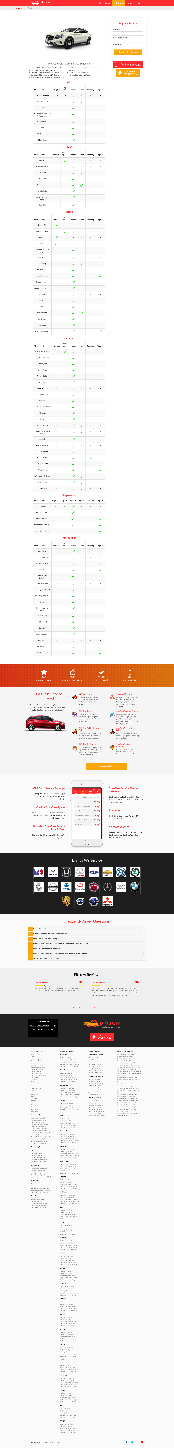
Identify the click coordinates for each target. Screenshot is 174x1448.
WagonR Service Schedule (38, 1118)
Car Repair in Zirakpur (66, 1426)
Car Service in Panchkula (67, 1378)
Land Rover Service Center (96, 1090)
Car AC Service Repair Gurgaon (69, 1186)
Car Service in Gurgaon (66, 1180)
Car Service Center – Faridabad (69, 1142)
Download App (35, 1059)
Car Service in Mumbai (66, 1332)
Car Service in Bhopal (66, 1073)
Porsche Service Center (95, 1088)
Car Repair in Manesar (66, 1304)
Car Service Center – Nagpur (68, 1356)
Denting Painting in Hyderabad (69, 1199)
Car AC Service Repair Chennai (69, 1110)
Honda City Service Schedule (39, 1135)
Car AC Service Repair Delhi (68, 1125)
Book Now (117, 3)
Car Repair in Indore (66, 1212)
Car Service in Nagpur (66, 1348)
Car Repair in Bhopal (66, 1075)
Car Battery (34, 1080)
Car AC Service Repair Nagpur (68, 1354)
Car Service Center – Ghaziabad (69, 1158)
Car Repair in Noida (65, 1365)
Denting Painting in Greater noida (70, 1169)
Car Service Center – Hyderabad (69, 1203)
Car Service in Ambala (37, 1199)
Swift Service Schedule (37, 1122)
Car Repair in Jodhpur (66, 1258)
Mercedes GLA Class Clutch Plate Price (128, 1063)
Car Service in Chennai (66, 1103)
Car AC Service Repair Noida (68, 1369)
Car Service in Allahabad (38, 1184)
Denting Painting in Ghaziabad (69, 1153)
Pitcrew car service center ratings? (45, 938)
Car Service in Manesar (66, 1302)
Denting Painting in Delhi (67, 1123)
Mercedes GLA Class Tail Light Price (127, 1103)
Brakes (33, 1090)
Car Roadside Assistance (38, 1075)
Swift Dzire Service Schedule (39, 1124)
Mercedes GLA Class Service (125, 1054)
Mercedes (21, 8)
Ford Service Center (94, 1068)
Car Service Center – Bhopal (68, 1081)
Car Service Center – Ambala (39, 1207)
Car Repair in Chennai (66, 1106)
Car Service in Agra (36, 1153)
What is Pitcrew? (39, 929)
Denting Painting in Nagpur (68, 1352)
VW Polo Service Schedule (38, 1139)
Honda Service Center (95, 1062)
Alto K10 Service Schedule (38, 1120)
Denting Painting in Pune (67, 1413)
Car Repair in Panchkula (67, 1380)
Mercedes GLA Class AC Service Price (128, 1084)
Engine (33, 1103)
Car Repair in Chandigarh (67, 1090)
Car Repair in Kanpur (66, 1273)
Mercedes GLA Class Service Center (127, 1105)
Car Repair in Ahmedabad (38, 1171)
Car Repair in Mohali (66, 1319)
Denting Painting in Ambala (39, 1203)
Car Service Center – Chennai (68, 1112)
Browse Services (127, 52)
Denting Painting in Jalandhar (68, 1245)
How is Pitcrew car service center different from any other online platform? (60, 953)
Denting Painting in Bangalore (69, 1062)
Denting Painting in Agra (38, 1157)
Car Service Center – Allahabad (40, 1192)
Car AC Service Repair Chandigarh (70, 1095)
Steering (33, 1105)
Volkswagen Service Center (97, 1094)
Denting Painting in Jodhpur (68, 1260)
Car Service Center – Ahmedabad (41, 1177)
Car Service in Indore (66, 1210)
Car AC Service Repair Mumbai (69, 1339)
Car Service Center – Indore (68, 1219)
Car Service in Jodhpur (66, 1256)
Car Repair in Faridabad (67, 1136)
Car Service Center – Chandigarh (69, 1097)
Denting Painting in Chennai (68, 1108)
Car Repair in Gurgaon (66, 1182)
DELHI (81, 982)
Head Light (34, 1098)
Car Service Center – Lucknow (68, 1295)
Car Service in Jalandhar (67, 1241)
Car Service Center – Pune (67, 1417)
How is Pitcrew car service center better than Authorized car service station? (60, 943)
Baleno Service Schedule (38, 1126)
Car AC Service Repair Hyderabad (69, 1201)
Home (13, 8)
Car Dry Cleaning (36, 1071)
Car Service (34, 1063)
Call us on (130, 64)
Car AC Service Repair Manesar (69, 1308)
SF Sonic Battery (36, 1086)
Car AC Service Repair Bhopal (68, 1079)
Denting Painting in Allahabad (40, 1188)
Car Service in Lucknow (67, 1287)
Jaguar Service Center (95, 1092)
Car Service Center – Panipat (68, 1402)
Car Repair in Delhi (65, 1121)
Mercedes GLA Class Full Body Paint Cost (129, 1107)
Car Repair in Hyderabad (67, 1197)
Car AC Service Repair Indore (68, 1217)
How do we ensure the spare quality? (46, 948)
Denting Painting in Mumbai (68, 1337)
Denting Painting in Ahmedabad (40, 1173)
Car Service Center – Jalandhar (69, 1249)
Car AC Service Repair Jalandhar (69, 1247)
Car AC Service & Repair (38, 1067)
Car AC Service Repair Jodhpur (69, 1262)
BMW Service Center (95, 1081)
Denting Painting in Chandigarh (69, 1092)
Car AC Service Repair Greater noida (70, 1171)
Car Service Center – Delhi (67, 1127)
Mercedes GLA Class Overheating (127, 1094)
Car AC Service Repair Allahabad (40, 1190)
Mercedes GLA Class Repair (125, 1057)
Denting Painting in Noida (67, 1367)
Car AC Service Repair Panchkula (69, 1384)
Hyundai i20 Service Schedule (40, 1131)
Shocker (33, 1096)
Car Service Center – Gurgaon (68, 1188)
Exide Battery (35, 1082)
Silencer (33, 1107)
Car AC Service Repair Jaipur (68, 1232)
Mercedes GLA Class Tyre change (127, 1098)
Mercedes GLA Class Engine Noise (127, 1086)
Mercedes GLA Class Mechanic (126, 1059)
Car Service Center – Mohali (68, 1325)
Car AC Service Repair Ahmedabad (41, 1175)
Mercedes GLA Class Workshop (126, 1061)
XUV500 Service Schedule (38, 1143)
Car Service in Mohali (66, 1317)
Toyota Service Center (95, 1064)
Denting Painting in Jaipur (67, 1230)
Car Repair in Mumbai (66, 1334)
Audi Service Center (94, 1079)
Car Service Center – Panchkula (69, 1387)
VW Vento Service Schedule (39, 1141)
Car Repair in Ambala (37, 1201)
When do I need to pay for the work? (46, 958)
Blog (100, 3)
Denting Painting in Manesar (68, 1306)
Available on (104, 1037)
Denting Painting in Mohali (68, 1321)
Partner (108, 3)
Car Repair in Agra (36, 1155)
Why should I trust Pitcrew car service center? (50, 934)
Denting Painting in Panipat (68, 1398)
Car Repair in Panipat (66, 1395)
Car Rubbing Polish (36, 1073)
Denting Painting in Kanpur (68, 1276)
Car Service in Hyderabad (67, 1195)
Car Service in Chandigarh (67, 1088)
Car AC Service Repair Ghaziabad (69, 1156)
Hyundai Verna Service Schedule (40, 1133)
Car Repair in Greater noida (68, 1167)
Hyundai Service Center (96, 1060)
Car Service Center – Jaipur (67, 1234)
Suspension (34, 1094)
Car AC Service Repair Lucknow (69, 1293)
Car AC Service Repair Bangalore (69, 1064)
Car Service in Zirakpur (66, 1424)
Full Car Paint (35, 1077)
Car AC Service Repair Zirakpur (69, 1430)
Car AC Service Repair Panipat (68, 1400)
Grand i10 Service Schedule (39, 1128)
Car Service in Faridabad (67, 1134)
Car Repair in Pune (65, 1411)
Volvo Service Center (95, 1086)
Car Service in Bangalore (67, 1058)
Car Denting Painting (37, 1069)
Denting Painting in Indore (68, 1214)
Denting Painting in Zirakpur (68, 1428)
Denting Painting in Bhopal (68, 1077)
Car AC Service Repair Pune (68, 1415)
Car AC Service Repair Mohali (68, 1323)
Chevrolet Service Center (96, 1070)
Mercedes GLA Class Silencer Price (127, 1096)
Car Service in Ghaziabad (67, 1149)
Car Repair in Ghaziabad (67, 1151)
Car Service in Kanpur (66, 1271)
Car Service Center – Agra (38, 1162)
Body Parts (34, 1109)
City (140, 3)
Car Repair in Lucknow (66, 1289)
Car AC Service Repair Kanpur (68, 1278)
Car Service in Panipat (66, 1393)
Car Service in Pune (65, 1409)
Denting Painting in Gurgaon (68, 1184)
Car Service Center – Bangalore (69, 1066)
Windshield (34, 1111)
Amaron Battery (36, 1084)
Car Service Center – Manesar (68, 1310)
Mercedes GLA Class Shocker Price (127, 1069)
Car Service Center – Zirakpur (68, 1432)
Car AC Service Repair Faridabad (69, 1140)
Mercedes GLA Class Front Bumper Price (129, 1071)
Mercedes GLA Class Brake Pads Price (128, 1065)
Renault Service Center (95, 1072)
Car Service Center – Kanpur (68, 1280)
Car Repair (34, 1065)
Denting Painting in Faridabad (69, 1138)
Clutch (33, 1092)
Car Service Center (36, 1061)
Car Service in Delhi (65, 1119)
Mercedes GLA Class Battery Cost (127, 1077)
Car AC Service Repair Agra (39, 1160)
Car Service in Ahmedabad (39, 1169)
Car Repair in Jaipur (65, 1228)
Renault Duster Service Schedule (40, 1137)
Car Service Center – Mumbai (68, 1341)
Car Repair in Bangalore (67, 1060)
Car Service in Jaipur (65, 1226)
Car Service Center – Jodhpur (68, 1264)
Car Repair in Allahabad (38, 1186)
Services (130, 3)
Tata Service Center (94, 1066)
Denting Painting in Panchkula (69, 1382)
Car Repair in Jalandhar (66, 1243)
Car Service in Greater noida (68, 1164)
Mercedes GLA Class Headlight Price (127, 1101)
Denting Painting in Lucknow (68, 1291)
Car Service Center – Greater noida (70, 1173)
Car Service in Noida (66, 1363)
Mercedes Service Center (96, 1083)
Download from (130, 73)
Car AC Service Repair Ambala (40, 1205)
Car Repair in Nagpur (66, 1350)
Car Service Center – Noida (68, 1371)
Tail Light (33, 1101)
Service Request (36, 1054)
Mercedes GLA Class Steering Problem (128, 1088)
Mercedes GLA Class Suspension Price (128, 1067)
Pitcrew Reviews (87, 975)
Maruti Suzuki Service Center (97, 1058)
